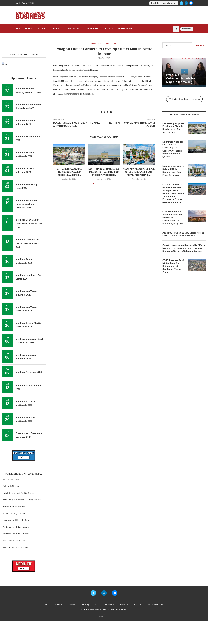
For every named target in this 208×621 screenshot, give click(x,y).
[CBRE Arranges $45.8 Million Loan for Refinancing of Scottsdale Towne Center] (197, 265)
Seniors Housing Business (14, 513)
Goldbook (92, 29)
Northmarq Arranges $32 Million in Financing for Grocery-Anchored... (103, 172)
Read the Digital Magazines (163, 3)
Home (17, 29)
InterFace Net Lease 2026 (29, 372)
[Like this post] (98, 112)
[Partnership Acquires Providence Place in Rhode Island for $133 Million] (69, 154)
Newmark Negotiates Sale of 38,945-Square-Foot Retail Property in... (139, 172)
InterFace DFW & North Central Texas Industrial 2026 (28, 243)
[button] (57, 163)
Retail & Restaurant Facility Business (19, 493)
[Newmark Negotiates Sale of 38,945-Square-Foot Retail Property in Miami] (139, 154)
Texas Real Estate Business (14, 540)
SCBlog (85, 604)
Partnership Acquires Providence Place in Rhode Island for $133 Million (173, 128)
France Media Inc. (155, 604)
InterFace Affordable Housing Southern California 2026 (26, 204)
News (27, 29)
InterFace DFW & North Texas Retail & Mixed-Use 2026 (29, 223)
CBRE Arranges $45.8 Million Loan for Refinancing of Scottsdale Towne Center (173, 266)
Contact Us (137, 604)
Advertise (124, 604)
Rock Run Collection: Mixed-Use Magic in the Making (180, 78)
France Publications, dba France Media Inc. (107, 610)
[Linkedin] (186, 3)
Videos (56, 29)
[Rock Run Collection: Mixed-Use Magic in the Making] (184, 72)
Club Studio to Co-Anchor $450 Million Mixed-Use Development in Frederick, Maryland (172, 217)
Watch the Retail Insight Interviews (184, 99)
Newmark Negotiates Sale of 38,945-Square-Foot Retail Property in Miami (173, 170)
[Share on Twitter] (104, 112)
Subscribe (108, 29)
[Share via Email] (111, 112)
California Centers (11, 486)
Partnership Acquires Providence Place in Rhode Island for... (69, 172)
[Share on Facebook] (101, 112)
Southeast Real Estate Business (16, 534)
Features (42, 29)
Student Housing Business (14, 506)
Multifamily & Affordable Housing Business (22, 500)
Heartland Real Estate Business (16, 520)
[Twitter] (181, 3)
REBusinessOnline (11, 479)
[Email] (191, 3)
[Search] (176, 29)
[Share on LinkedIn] (107, 112)
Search (199, 45)
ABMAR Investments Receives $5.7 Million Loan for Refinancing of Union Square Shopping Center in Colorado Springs (184, 248)
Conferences (74, 29)
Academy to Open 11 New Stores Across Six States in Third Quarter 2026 (183, 234)
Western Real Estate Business (15, 547)
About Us (59, 604)
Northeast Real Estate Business (16, 527)
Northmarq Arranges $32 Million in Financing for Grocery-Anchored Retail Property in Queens (172, 149)
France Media (125, 29)
